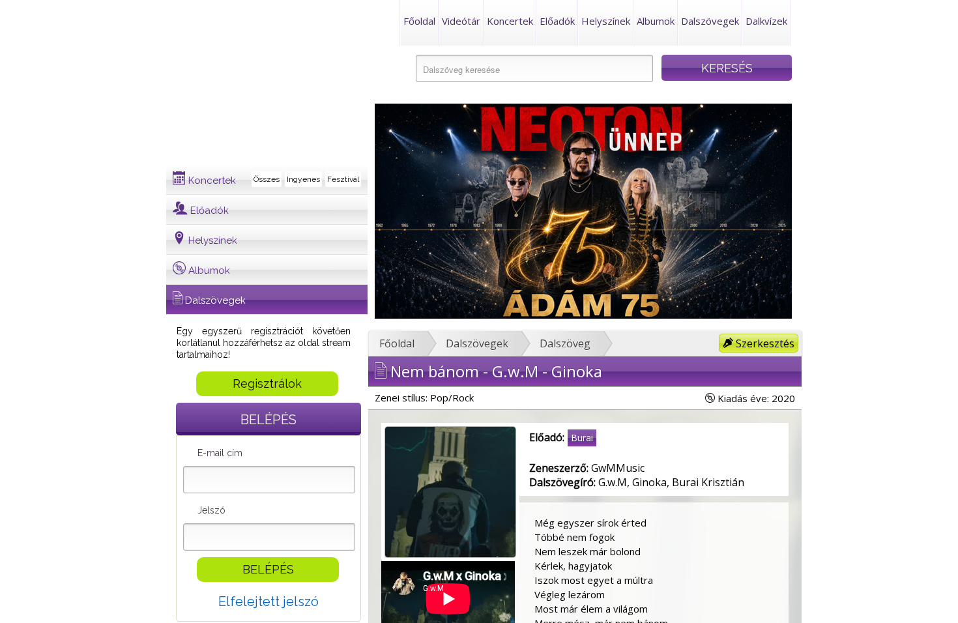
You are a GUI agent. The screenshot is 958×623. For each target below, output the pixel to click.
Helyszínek (605, 20)
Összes (267, 179)
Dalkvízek (766, 20)
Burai (582, 437)
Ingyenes (303, 179)
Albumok (656, 20)
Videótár (461, 20)
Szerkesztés (763, 343)
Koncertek (510, 20)
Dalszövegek (710, 20)
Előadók (557, 20)
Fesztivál (343, 179)
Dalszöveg (565, 343)
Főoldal (419, 20)
